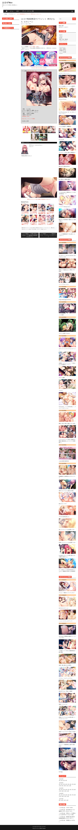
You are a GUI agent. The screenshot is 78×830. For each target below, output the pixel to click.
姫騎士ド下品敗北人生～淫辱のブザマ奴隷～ (67, 270)
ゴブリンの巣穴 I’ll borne (64, 333)
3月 (64, 780)
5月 (68, 784)
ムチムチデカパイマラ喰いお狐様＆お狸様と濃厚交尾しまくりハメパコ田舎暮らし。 (67, 441)
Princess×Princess (62, 99)
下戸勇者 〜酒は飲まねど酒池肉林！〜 (67, 759)
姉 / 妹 (60, 37)
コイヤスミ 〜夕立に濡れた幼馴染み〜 (67, 152)
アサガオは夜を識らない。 (65, 516)
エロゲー (45, 229)
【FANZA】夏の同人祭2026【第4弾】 (39, 67)
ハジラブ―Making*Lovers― (65, 206)
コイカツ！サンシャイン (64, 73)
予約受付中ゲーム (8, 28)
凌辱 (62, 25)
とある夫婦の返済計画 (64, 461)
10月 (65, 785)
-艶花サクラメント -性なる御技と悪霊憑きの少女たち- (33, 227)
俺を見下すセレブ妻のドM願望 (65, 691)
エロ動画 (29, 23)
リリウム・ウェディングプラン (65, 678)
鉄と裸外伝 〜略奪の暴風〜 (65, 179)
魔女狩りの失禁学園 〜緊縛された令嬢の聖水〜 (67, 220)
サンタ (60, 53)
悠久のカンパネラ (63, 503)
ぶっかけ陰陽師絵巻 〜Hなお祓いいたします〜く (67, 234)
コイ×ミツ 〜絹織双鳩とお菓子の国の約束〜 (67, 745)
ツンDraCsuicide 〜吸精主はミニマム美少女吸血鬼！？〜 (67, 193)
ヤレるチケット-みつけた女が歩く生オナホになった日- (67, 256)
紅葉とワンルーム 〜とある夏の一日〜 (67, 542)
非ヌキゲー (61, 27)
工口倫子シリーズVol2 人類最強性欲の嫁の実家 (67, 651)
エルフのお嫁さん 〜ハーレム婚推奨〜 (67, 86)
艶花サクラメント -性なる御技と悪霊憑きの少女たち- (39, 199)
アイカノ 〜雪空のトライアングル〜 (67, 592)
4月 (66, 780)
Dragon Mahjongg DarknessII (65, 299)
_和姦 (42, 229)
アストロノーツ (47, 227)
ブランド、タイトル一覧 (28, 11)
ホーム (11, 11)
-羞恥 (35, 229)
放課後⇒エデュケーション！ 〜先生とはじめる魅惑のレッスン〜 (67, 364)
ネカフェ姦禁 (62, 377)
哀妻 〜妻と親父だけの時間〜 (65, 665)
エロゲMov (7, 2)
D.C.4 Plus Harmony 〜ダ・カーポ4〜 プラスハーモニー (67, 112)
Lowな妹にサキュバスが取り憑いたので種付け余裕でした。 (67, 556)
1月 (59, 780)
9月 (60, 785)
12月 (70, 785)
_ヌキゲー (38, 229)
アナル (60, 36)
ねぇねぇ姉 (61, 139)
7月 (72, 784)
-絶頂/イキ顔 (31, 229)
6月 (70, 784)
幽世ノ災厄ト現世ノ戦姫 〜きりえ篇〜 (67, 423)
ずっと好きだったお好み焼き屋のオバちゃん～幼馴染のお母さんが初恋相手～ (67, 571)
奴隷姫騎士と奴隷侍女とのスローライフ (67, 477)
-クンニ (27, 229)
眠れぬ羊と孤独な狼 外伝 (64, 166)
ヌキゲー (66, 27)
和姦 (60, 25)
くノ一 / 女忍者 (62, 52)
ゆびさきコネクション (64, 608)
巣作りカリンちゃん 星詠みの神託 (66, 490)
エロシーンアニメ (63, 40)
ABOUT (17, 11)
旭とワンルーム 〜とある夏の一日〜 (67, 529)
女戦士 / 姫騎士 (62, 49)
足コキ (60, 34)
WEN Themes (43, 828)
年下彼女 (61, 771)
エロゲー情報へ (32, 46)
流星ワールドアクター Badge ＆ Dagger (67, 731)
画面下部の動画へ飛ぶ (32, 71)
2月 (61, 780)
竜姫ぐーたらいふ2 (63, 704)
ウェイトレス (62, 47)
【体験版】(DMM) (25, 116)
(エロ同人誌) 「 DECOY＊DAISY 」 (67, 807)
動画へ (38, 46)
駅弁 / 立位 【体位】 (63, 39)
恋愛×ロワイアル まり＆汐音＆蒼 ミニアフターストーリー (67, 718)
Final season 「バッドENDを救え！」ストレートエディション (67, 407)
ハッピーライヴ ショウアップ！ (66, 621)
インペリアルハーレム (64, 284)
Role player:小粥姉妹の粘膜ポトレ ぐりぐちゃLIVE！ (67, 637)
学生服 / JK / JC (62, 50)
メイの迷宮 (61, 314)
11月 (67, 785)
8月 (75, 784)
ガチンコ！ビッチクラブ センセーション (67, 349)
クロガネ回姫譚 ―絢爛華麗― (65, 126)
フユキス (61, 390)
